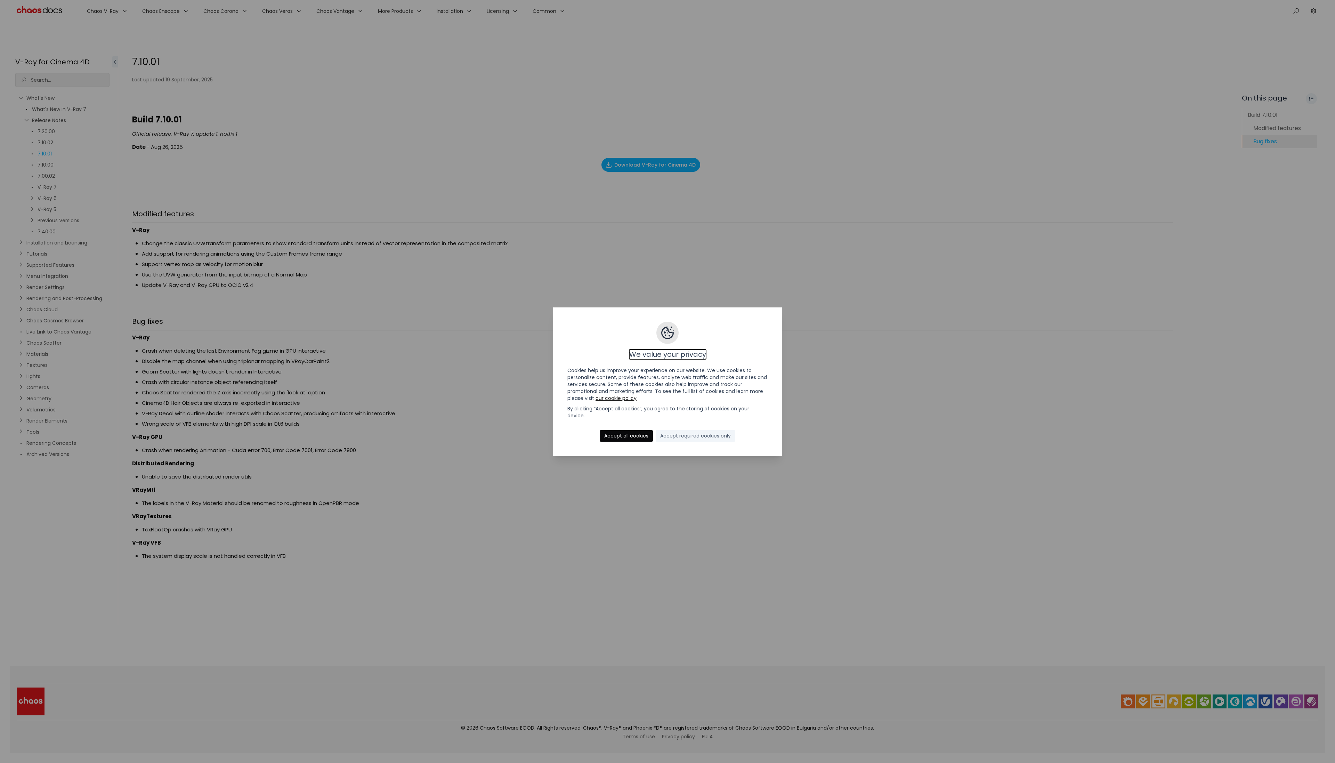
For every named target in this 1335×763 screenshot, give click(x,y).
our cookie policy (616, 398)
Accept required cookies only (695, 435)
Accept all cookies (626, 435)
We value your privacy (667, 354)
